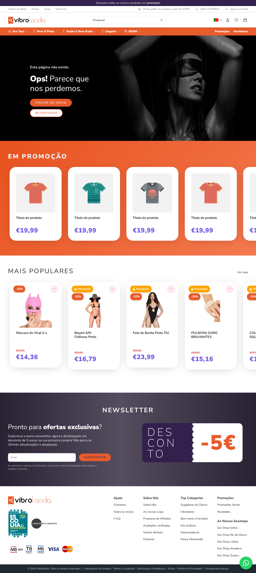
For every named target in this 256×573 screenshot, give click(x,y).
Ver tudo (242, 272)
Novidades (223, 512)
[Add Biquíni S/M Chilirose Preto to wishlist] (112, 289)
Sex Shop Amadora (229, 548)
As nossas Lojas (153, 512)
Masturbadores (190, 532)
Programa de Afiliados (157, 518)
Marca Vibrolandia (192, 539)
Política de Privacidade (189, 568)
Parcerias (148, 539)
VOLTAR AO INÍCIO (51, 103)
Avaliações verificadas (156, 526)
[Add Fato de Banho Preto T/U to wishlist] (171, 289)
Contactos (120, 505)
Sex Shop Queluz (228, 555)
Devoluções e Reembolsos (151, 568)
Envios (171, 568)
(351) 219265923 (209, 9)
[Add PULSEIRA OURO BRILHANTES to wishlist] (229, 289)
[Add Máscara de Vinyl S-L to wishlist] (54, 289)
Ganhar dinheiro (153, 532)
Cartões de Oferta (17, 9)
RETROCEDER (46, 113)
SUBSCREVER (95, 457)
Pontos (35, 9)
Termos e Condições (124, 568)
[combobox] (126, 20)
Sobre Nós (61, 9)
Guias (47, 9)
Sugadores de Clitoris (194, 505)
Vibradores (187, 512)
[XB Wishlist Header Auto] (236, 20)
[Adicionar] (54, 326)
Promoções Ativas (228, 505)
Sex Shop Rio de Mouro (232, 535)
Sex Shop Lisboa (227, 542)
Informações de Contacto (97, 568)
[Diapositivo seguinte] (243, 202)
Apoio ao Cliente (239, 9)
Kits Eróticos (188, 526)
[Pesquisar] (161, 20)
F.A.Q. (117, 518)
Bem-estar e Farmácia (194, 518)
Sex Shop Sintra (227, 528)
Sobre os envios (124, 512)
